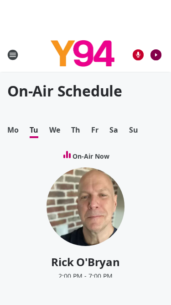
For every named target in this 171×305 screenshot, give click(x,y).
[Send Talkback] (138, 54)
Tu (34, 130)
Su (133, 130)
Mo (13, 130)
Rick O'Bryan (85, 261)
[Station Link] (83, 55)
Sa (113, 130)
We (54, 130)
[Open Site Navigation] (12, 54)
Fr (94, 130)
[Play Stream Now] (155, 54)
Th (75, 130)
